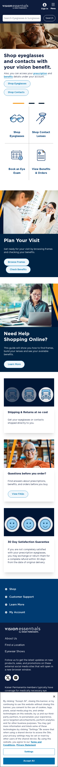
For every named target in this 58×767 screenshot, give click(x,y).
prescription (40, 73)
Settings (28, 752)
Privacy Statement (26, 745)
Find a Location (15, 645)
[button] (45, 102)
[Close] (54, 696)
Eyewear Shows (15, 651)
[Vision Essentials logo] (15, 6)
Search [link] (49, 18)
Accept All (28, 761)
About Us (11, 638)
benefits (8, 77)
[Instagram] (16, 678)
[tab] (18, 103)
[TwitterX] (8, 678)
